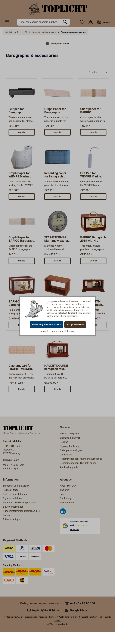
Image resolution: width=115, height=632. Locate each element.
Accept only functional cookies (46, 324)
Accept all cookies (75, 324)
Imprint (44, 331)
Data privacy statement (62, 331)
